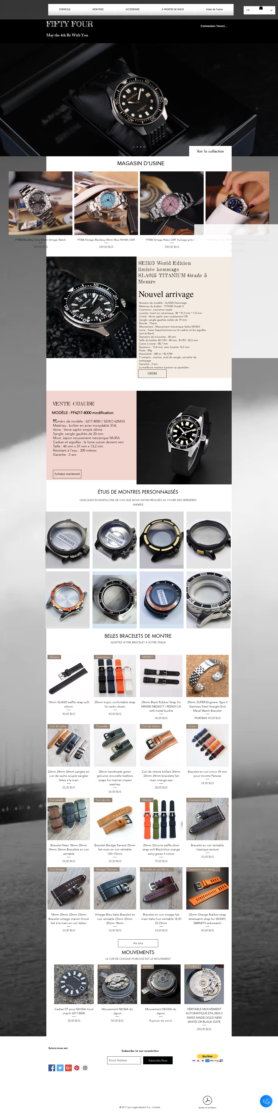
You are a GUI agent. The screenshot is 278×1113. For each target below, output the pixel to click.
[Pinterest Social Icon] (76, 1067)
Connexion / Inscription (214, 26)
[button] (261, 7)
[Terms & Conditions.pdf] (207, 1100)
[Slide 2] (140, 146)
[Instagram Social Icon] (85, 1067)
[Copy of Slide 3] (144, 146)
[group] (139, 212)
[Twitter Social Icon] (60, 1067)
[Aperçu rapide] (40, 203)
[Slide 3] (133, 146)
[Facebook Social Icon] (51, 1067)
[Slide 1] (137, 146)
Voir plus (138, 943)
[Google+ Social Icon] (68, 1067)
